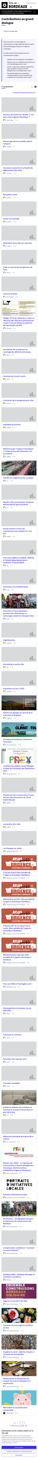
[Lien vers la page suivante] (22, 1423)
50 (26, 1426)
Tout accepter (19, 1447)
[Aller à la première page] (14, 5)
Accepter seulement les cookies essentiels (19, 1451)
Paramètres (19, 1455)
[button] (32, 86)
